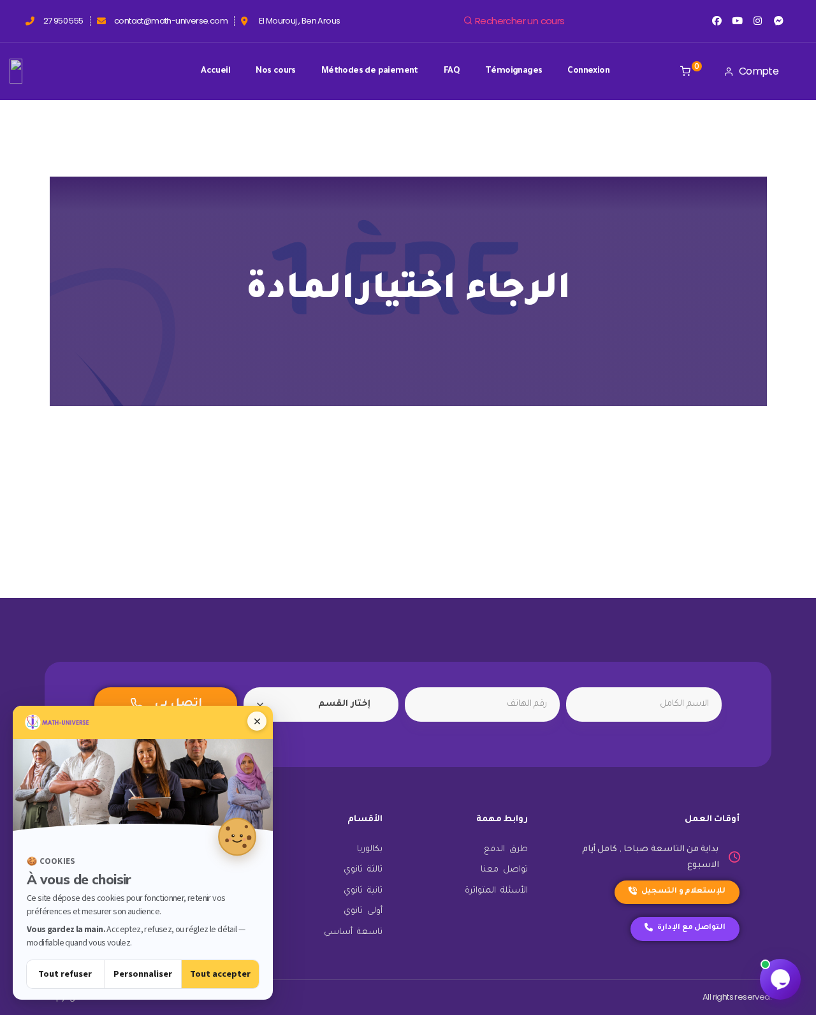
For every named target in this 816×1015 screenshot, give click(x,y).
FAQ (452, 71)
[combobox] (321, 704)
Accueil (215, 71)
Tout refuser (65, 974)
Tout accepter (220, 974)
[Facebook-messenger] (778, 21)
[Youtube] (737, 21)
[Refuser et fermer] (256, 721)
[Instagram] (757, 21)
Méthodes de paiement (369, 71)
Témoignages (513, 71)
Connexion (588, 71)
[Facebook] (716, 21)
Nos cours (276, 71)
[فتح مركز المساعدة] (780, 979)
